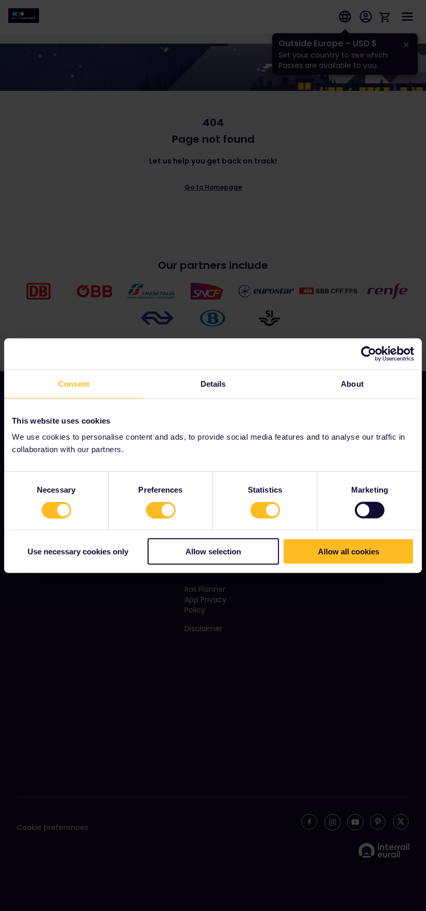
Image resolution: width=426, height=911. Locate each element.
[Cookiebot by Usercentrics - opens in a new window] (368, 353)
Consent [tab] (73, 383)
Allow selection (213, 551)
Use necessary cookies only (78, 551)
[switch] (161, 509)
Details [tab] (213, 383)
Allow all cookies (348, 551)
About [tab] (352, 383)
